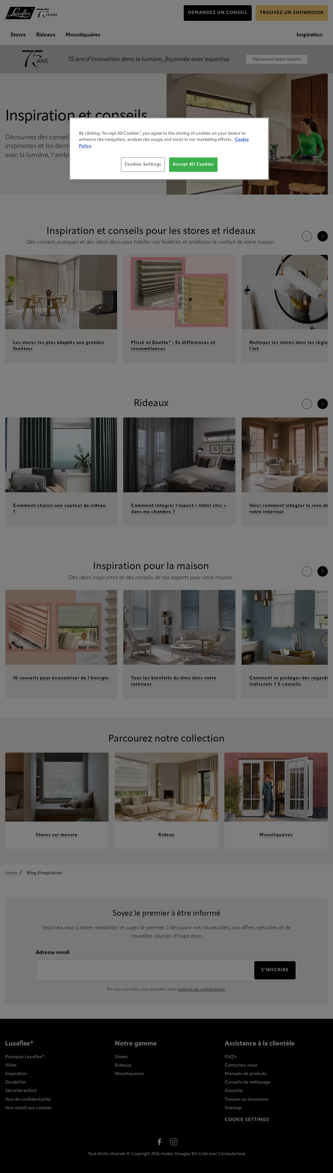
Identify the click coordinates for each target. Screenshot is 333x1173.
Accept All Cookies (193, 164)
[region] (169, 148)
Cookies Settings (143, 164)
